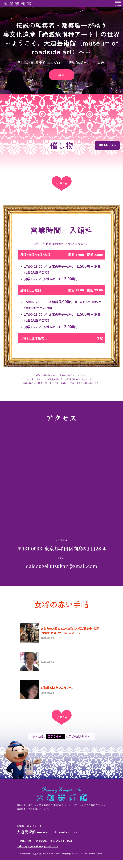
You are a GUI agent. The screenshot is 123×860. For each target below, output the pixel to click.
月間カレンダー (107, 145)
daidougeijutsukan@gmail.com (61, 565)
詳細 (61, 74)
